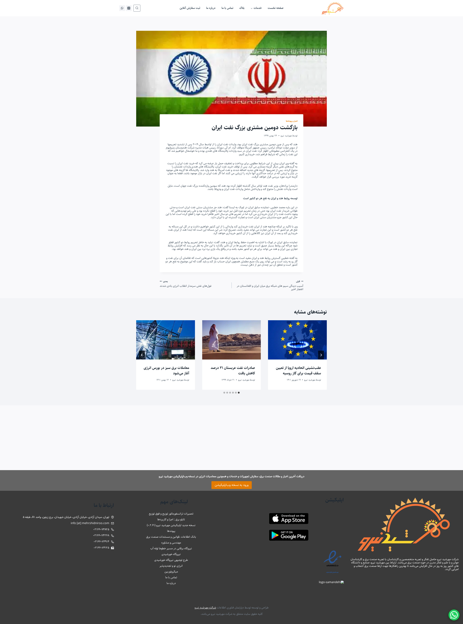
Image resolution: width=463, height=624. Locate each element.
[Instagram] (129, 8)
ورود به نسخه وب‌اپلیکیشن (232, 485)
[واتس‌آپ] (122, 8)
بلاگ (242, 8)
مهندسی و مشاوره (171, 542)
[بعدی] (142, 355)
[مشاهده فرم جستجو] (136, 8)
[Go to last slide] (321, 355)
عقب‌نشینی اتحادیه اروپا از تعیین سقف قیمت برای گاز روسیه (298, 370)
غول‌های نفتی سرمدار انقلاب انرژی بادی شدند (186, 284)
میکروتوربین (171, 571)
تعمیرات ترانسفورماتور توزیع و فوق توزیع (171, 513)
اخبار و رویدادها (292, 121)
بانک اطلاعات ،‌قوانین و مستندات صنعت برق (171, 537)
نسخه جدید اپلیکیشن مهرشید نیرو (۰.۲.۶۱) (171, 525)
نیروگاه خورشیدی (171, 554)
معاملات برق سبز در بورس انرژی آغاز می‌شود (166, 370)
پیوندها (171, 531)
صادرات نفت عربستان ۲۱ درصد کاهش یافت (233, 370)
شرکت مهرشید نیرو (205, 607)
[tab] (239, 393)
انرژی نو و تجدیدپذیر (171, 566)
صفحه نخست (275, 8)
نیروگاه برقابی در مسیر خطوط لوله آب (171, 548)
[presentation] (297, 339)
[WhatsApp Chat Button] (454, 615)
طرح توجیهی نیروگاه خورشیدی (171, 560)
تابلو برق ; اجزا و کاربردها (171, 519)
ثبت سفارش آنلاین (190, 8)
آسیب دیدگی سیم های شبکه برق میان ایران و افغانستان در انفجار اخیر (270, 285)
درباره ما (210, 8)
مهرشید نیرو (286, 135)
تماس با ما (227, 8)
